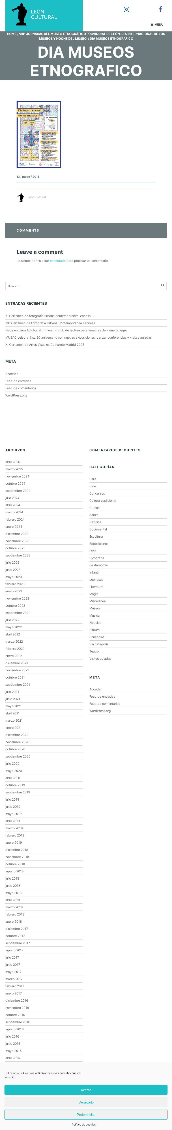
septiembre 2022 (17, 613)
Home (12, 34)
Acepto (86, 1090)
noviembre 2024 (17, 476)
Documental (98, 529)
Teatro (94, 651)
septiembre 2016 (17, 1022)
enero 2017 (13, 993)
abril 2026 (12, 462)
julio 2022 (12, 620)
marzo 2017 (14, 979)
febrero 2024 (15, 519)
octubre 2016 (15, 1015)
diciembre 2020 (16, 735)
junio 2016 (12, 1043)
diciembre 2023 (16, 534)
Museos (95, 608)
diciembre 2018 (16, 850)
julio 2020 (12, 763)
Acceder (11, 374)
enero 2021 (13, 727)
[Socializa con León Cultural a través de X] (140, 6)
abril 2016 (12, 1058)
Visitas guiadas (100, 658)
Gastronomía (98, 565)
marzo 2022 (14, 641)
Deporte (95, 522)
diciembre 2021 (16, 663)
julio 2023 (12, 562)
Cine (92, 486)
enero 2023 (13, 591)
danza (94, 515)
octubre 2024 (15, 483)
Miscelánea (97, 601)
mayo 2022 (13, 627)
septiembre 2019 (17, 792)
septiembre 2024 (17, 491)
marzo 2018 (14, 907)
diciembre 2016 (16, 1000)
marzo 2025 (14, 469)
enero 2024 (13, 526)
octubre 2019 (15, 785)
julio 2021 (12, 692)
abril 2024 (12, 505)
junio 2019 (12, 806)
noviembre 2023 (17, 541)
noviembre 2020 (17, 742)
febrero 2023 (15, 584)
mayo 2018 (13, 893)
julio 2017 (12, 957)
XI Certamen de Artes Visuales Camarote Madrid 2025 (44, 344)
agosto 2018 (14, 871)
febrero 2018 (14, 914)
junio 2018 (12, 885)
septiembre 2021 (17, 684)
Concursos (97, 493)
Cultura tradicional (102, 500)
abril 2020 (12, 778)
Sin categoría (99, 644)
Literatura (96, 587)
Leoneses (96, 579)
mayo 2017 (13, 972)
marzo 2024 (14, 512)
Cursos (94, 508)
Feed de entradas (18, 381)
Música (94, 615)
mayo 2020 (13, 771)
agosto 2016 (14, 1029)
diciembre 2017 (16, 929)
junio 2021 (12, 699)
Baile (92, 479)
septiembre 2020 (17, 756)
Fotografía (96, 558)
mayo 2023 (13, 577)
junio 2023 (13, 570)
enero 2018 (13, 921)
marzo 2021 (14, 720)
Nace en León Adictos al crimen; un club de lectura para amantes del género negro (66, 330)
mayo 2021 (13, 706)
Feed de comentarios (20, 388)
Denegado (86, 1102)
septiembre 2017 (17, 943)
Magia (93, 594)
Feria (92, 551)
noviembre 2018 (17, 857)
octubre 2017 (15, 936)
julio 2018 (12, 878)
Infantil (94, 572)
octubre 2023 (15, 548)
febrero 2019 (14, 835)
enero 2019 (13, 842)
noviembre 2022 (17, 598)
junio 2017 (12, 964)
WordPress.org (16, 395)
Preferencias (86, 1115)
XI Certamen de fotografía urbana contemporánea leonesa (48, 316)
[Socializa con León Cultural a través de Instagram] (123, 6)
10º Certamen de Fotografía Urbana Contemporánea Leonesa (50, 323)
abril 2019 (12, 821)
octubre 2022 (15, 605)
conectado (58, 261)
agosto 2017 (14, 950)
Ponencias (96, 637)
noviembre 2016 (17, 1008)
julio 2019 (12, 799)
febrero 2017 (14, 986)
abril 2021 (12, 713)
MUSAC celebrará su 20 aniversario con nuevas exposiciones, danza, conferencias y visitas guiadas (78, 337)
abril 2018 (12, 900)
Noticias (95, 622)
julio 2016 (12, 1036)
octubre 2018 (15, 864)
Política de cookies (84, 1124)
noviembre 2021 (17, 670)
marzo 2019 (14, 828)
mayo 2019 (13, 814)
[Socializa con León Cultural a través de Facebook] (157, 6)
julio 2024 (12, 498)
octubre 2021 (15, 677)
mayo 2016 (13, 1051)
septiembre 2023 (17, 555)
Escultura (96, 536)
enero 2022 (13, 656)
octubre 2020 (15, 749)
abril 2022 (12, 634)
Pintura (94, 630)
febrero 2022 (14, 648)
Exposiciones (98, 543)
